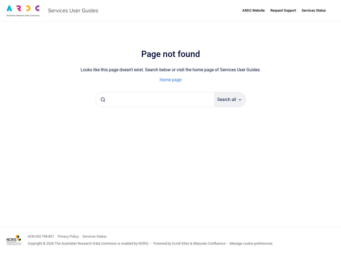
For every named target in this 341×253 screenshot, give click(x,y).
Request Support (283, 10)
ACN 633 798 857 (41, 236)
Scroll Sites (180, 243)
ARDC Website (253, 10)
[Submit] (103, 99)
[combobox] (154, 99)
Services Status (314, 10)
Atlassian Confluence (209, 243)
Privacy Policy (68, 236)
